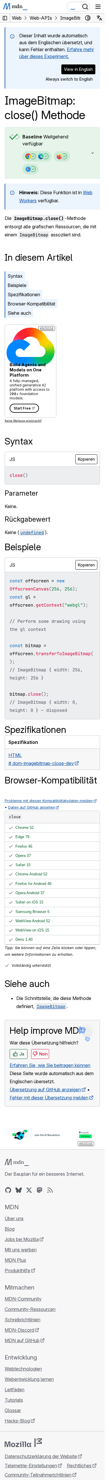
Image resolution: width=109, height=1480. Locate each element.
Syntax (15, 276)
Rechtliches (79, 1465)
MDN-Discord (19, 1330)
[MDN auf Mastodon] (39, 1190)
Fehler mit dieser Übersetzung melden (49, 1098)
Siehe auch (19, 313)
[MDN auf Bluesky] (18, 1190)
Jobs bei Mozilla (22, 1239)
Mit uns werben (21, 1250)
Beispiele (17, 285)
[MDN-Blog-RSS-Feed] (50, 1190)
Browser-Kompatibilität (31, 304)
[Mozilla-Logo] (23, 1442)
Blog (10, 1229)
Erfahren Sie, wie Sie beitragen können (50, 1065)
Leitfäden (14, 1389)
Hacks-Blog (17, 1421)
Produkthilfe (17, 1270)
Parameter (21, 493)
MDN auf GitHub (22, 1340)
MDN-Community (23, 1299)
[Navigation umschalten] (98, 6)
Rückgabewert (27, 519)
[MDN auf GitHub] (8, 1190)
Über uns (14, 1218)
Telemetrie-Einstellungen (31, 1465)
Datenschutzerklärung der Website (41, 1456)
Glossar (13, 1410)
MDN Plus (15, 1260)
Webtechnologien (23, 1369)
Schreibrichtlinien (22, 1319)
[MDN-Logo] (17, 1162)
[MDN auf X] (29, 1190)
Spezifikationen (24, 294)
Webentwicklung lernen (29, 1379)
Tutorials (14, 1400)
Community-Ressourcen (30, 1309)
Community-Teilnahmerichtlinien (38, 1475)
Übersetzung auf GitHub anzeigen (45, 1089)
